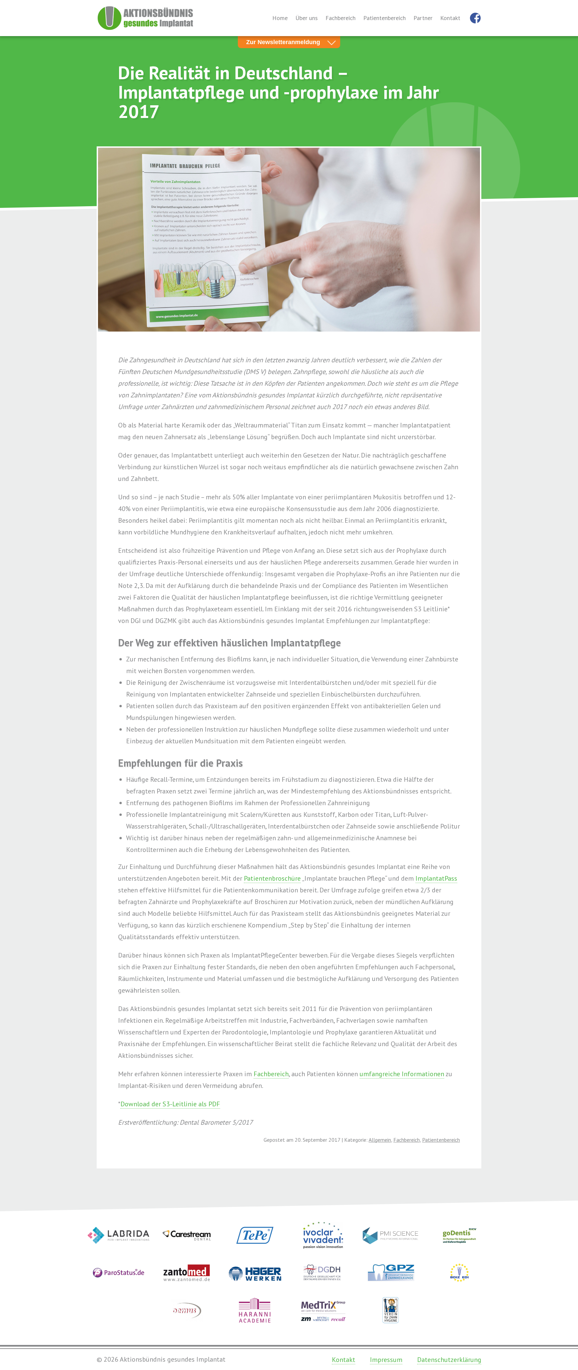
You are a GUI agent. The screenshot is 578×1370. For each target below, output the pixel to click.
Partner (422, 18)
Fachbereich (340, 18)
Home (280, 18)
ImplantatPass (436, 878)
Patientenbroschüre (272, 878)
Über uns (306, 18)
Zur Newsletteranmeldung (283, 42)
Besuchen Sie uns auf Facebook (475, 18)
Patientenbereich (384, 18)
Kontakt (450, 18)
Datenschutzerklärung (449, 1359)
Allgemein (380, 1139)
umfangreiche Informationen (402, 1074)
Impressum (386, 1359)
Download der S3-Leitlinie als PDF (170, 1104)
